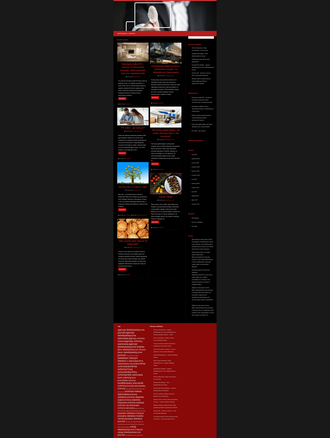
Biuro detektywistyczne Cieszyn (132, 349)
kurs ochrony (125, 377)
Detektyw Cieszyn (128, 358)
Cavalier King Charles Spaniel (132, 355)
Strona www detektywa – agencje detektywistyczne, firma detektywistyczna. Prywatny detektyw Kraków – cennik (164, 332)
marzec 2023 (195, 162)
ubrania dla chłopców (125, 427)
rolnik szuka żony (129, 421)
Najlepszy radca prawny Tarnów (200, 287)
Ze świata (128, 104)
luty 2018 (194, 191)
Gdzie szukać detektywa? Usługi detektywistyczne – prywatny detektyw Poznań (163, 363)
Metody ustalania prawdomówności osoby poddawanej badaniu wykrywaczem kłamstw (201, 81)
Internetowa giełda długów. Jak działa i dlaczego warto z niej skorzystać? (166, 133)
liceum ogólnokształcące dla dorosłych (134, 388)
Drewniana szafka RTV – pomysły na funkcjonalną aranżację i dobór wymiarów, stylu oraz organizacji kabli (202, 100)
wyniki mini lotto (142, 215)
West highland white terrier (130, 435)
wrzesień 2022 (196, 167)
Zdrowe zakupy (166, 197)
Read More (122, 98)
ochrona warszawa (126, 408)
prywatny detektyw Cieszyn (131, 413)
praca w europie (142, 410)
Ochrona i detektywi (197, 222)
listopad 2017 (195, 196)
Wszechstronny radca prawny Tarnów (202, 239)
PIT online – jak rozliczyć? (133, 128)
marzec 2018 (195, 187)
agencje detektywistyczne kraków (131, 345)
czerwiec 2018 (196, 175)
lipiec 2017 (195, 200)
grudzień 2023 (196, 158)
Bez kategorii (195, 218)
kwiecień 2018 (196, 183)
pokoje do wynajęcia (125, 410)
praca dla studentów (134, 410)
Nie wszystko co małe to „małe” (133, 187)
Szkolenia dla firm (133, 424)
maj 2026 (194, 154)
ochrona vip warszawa (128, 405)
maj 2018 (194, 179)
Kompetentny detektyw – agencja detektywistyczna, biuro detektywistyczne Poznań (203, 67)
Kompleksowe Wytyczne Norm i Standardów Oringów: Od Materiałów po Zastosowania (165, 69)
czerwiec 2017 (196, 204)
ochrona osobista (135, 402)
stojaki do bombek (136, 421)
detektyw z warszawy (128, 361)
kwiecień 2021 (196, 171)
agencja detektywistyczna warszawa (127, 335)
